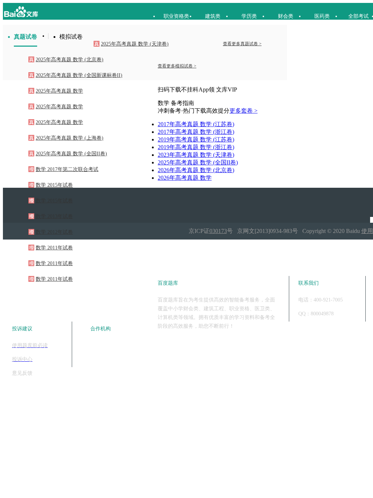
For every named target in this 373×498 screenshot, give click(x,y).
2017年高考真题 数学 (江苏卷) (196, 124)
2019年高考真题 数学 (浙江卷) (196, 147)
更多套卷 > (243, 111)
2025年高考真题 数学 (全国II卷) (71, 153)
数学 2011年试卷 (54, 247)
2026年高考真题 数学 (185, 178)
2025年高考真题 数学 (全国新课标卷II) (79, 75)
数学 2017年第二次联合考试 (67, 169)
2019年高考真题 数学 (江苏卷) (196, 139)
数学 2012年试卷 (54, 232)
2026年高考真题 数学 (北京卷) (196, 170)
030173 (218, 231)
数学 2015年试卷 (54, 185)
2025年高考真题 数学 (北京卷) (69, 59)
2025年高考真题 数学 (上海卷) (69, 138)
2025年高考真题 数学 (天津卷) (135, 44)
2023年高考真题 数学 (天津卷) (196, 155)
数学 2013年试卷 (54, 216)
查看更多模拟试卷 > (177, 66)
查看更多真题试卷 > (242, 43)
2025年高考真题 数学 (59, 91)
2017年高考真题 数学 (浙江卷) (196, 132)
